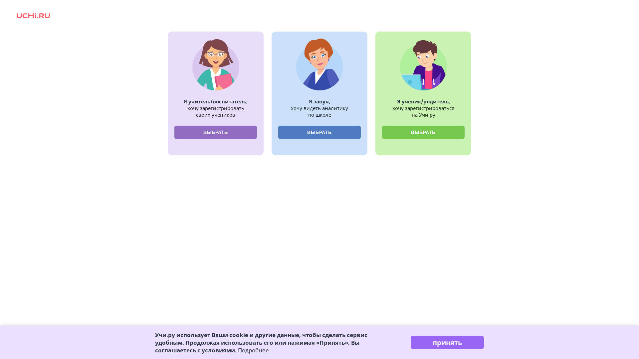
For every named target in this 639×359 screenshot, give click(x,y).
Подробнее (253, 350)
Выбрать (215, 132)
